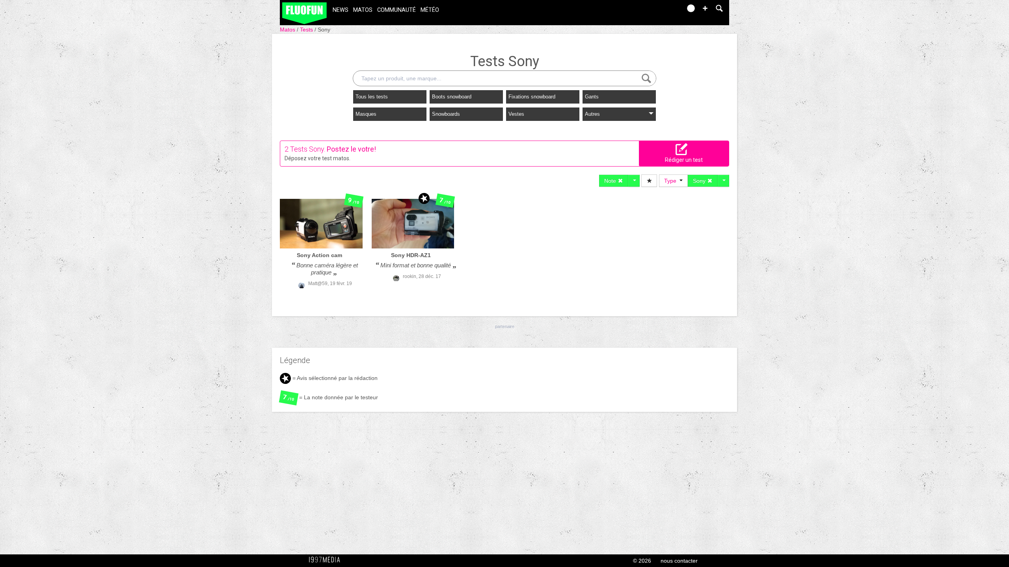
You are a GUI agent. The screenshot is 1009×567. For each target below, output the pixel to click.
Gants (592, 97)
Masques (366, 114)
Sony (324, 29)
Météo (430, 10)
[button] (705, 8)
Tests (307, 29)
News (340, 10)
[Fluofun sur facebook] (659, 11)
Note (611, 181)
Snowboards (446, 114)
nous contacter (679, 561)
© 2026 (642, 561)
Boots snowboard (451, 97)
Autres (592, 114)
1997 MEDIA (326, 559)
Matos (362, 10)
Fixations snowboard (531, 97)
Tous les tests (372, 97)
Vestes (516, 114)
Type (671, 181)
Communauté (396, 10)
